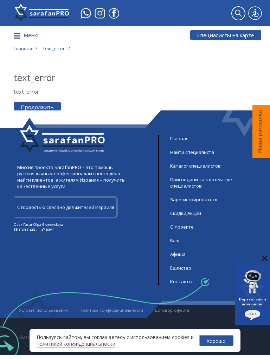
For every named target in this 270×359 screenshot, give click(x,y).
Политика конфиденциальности (111, 310)
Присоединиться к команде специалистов (201, 182)
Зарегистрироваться (193, 199)
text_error (54, 48)
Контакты (181, 281)
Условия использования (43, 310)
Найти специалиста (192, 152)
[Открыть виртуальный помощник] (252, 322)
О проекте (182, 227)
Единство (180, 268)
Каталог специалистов (195, 166)
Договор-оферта (172, 310)
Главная (23, 48)
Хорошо (216, 341)
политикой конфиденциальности (76, 343)
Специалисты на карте (225, 35)
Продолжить (37, 106)
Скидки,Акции (185, 213)
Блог (175, 240)
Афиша (178, 254)
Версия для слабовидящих (255, 13)
